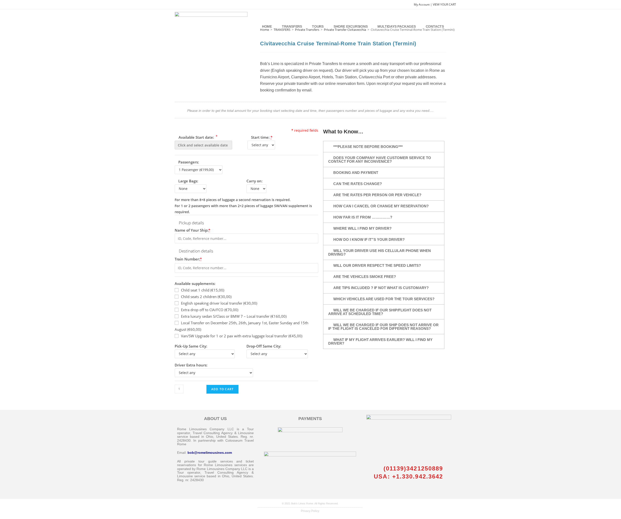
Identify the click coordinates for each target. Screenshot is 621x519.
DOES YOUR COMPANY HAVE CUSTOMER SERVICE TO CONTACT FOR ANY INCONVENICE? (379, 159)
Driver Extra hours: (191, 365)
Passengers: (188, 162)
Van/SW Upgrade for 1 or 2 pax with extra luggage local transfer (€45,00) (241, 335)
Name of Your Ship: (192, 230)
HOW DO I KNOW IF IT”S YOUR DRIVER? (369, 239)
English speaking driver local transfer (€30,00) (219, 303)
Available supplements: (195, 283)
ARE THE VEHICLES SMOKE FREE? (364, 277)
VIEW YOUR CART (444, 4)
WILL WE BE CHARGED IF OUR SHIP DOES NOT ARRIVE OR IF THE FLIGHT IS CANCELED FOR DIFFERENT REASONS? (383, 327)
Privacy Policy (310, 511)
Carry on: (254, 180)
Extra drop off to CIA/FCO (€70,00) (209, 309)
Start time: (261, 137)
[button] (383, 146)
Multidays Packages (396, 26)
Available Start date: (198, 137)
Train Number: (188, 259)
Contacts (435, 26)
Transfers (292, 26)
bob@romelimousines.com (210, 452)
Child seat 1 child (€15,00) (202, 290)
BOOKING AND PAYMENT (355, 172)
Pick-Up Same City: (191, 346)
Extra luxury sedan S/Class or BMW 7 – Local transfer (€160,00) (233, 316)
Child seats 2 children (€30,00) (206, 296)
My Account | (423, 4)
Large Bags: (188, 180)
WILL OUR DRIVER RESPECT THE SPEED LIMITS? (377, 265)
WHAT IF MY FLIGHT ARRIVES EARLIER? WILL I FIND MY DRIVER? (380, 341)
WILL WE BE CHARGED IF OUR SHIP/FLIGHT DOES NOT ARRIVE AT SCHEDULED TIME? (380, 312)
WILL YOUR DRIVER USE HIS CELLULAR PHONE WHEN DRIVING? (379, 252)
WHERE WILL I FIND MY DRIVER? (362, 228)
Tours (318, 26)
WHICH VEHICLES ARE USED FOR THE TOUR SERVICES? (383, 299)
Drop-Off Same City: (263, 346)
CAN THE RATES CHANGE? (357, 184)
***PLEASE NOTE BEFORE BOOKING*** (368, 147)
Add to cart (222, 389)
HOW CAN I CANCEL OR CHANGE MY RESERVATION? (381, 206)
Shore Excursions (351, 26)
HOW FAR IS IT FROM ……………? (362, 217)
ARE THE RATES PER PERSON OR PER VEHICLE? (377, 195)
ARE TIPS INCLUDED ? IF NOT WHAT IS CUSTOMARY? (381, 288)
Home (267, 26)
